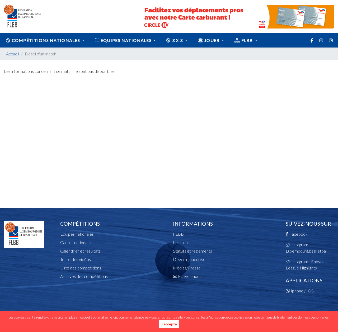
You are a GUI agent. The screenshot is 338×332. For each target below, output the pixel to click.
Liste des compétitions (80, 267)
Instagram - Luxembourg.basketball (306, 247)
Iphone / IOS (302, 290)
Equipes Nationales (126, 40)
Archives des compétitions (84, 276)
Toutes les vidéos (75, 259)
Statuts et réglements (192, 250)
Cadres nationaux (75, 242)
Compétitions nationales (46, 40)
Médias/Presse (187, 267)
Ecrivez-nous (189, 276)
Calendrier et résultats (80, 250)
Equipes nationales (77, 233)
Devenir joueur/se (189, 259)
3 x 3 (177, 40)
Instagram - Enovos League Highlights (305, 264)
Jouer (212, 40)
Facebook (298, 233)
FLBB (247, 40)
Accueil (12, 53)
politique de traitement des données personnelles (294, 317)
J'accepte (169, 324)
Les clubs (181, 242)
